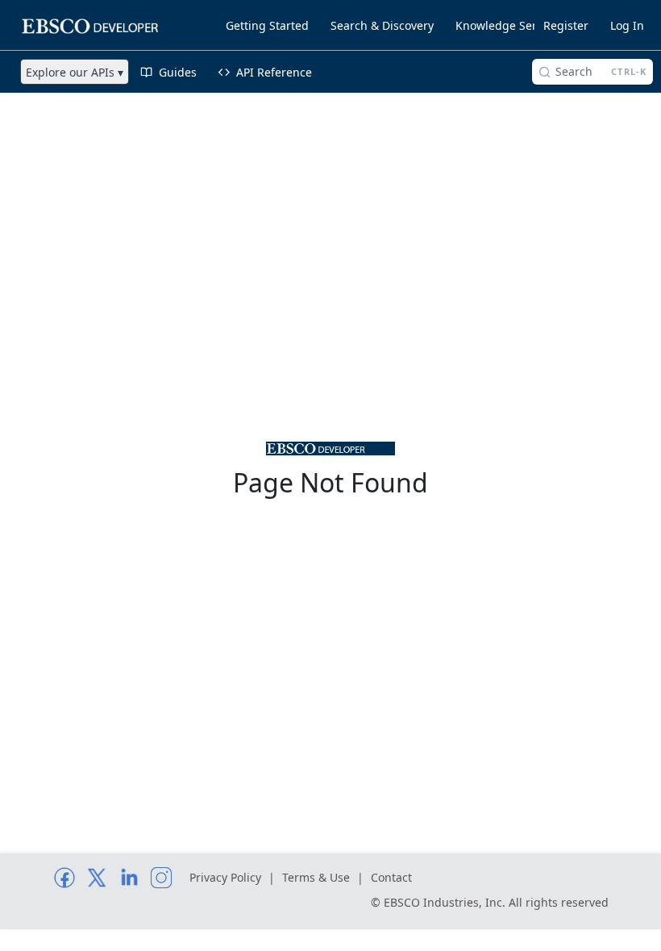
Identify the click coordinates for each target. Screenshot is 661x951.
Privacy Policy (225, 877)
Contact (391, 877)
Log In (627, 25)
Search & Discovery (382, 25)
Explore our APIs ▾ (74, 72)
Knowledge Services (509, 25)
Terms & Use (316, 877)
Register (565, 25)
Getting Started (267, 25)
